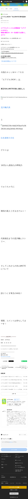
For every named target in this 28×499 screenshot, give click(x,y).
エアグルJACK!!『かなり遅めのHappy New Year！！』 (12, 379)
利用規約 (3, 477)
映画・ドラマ (4, 464)
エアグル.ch (3, 4)
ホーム (2, 8)
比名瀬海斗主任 (7, 138)
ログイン (11, 441)
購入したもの (18, 460)
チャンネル (18, 483)
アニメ (2, 461)
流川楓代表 (5, 107)
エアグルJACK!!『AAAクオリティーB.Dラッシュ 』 (12, 376)
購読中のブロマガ (19, 463)
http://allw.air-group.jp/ (5, 356)
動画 (6, 8)
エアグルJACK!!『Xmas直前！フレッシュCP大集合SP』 (12, 389)
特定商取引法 (13, 477)
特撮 (2, 467)
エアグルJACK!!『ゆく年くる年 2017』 (9, 386)
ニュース (12, 483)
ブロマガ (16, 8)
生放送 (11, 8)
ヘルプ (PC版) (24, 477)
